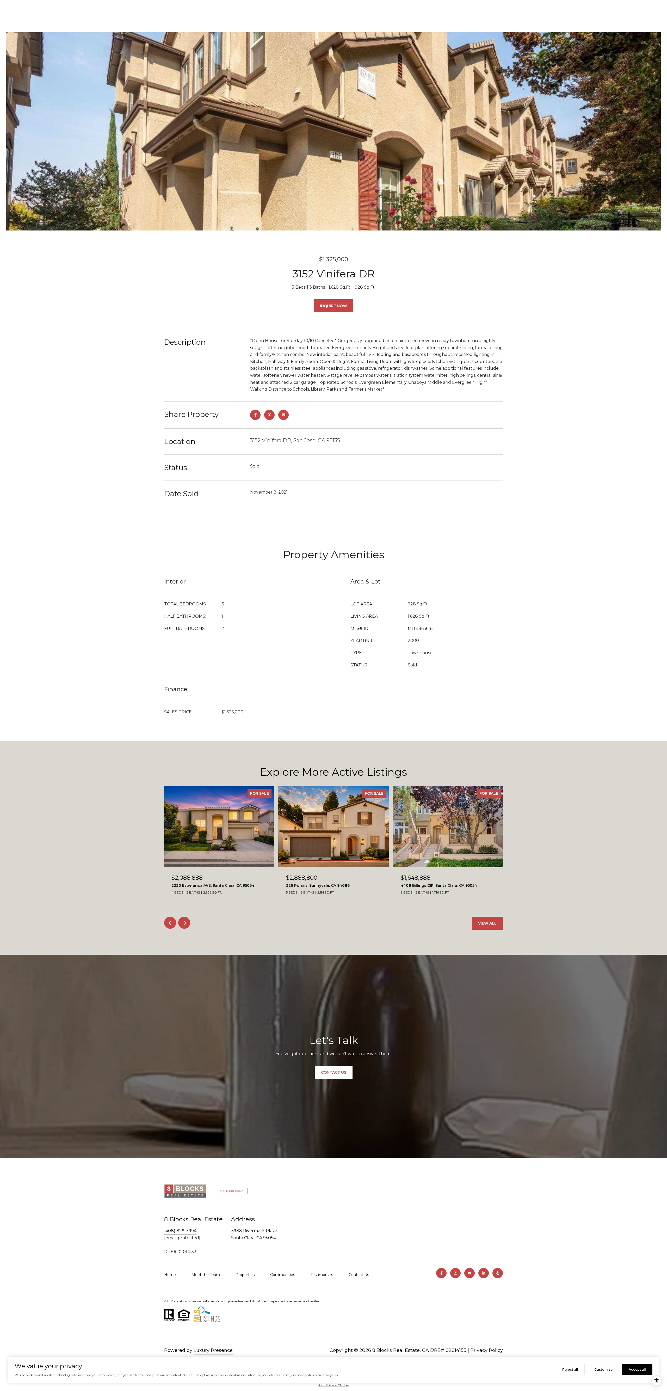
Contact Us (359, 1274)
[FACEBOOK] (441, 1273)
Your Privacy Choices (333, 1385)
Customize (603, 1369)
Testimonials (322, 1274)
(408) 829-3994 (180, 1230)
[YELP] (497, 1273)
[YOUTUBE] (469, 1273)
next (184, 923)
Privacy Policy (486, 1350)
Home (170, 1274)
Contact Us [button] (333, 1072)
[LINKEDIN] (483, 1273)
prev (170, 923)
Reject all (570, 1369)
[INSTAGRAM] (455, 1273)
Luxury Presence (213, 1350)
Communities (282, 1274)
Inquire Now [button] (333, 305)
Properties (245, 1274)
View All (487, 923)
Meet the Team (206, 1274)
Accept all (637, 1369)
